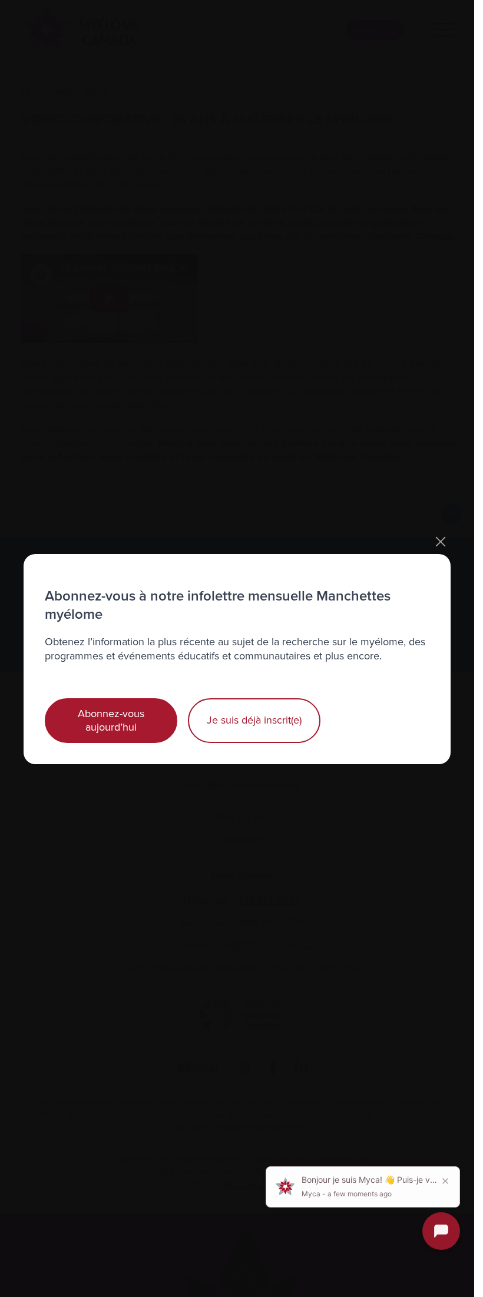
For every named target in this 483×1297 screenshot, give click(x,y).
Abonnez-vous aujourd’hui (111, 720)
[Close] (441, 542)
